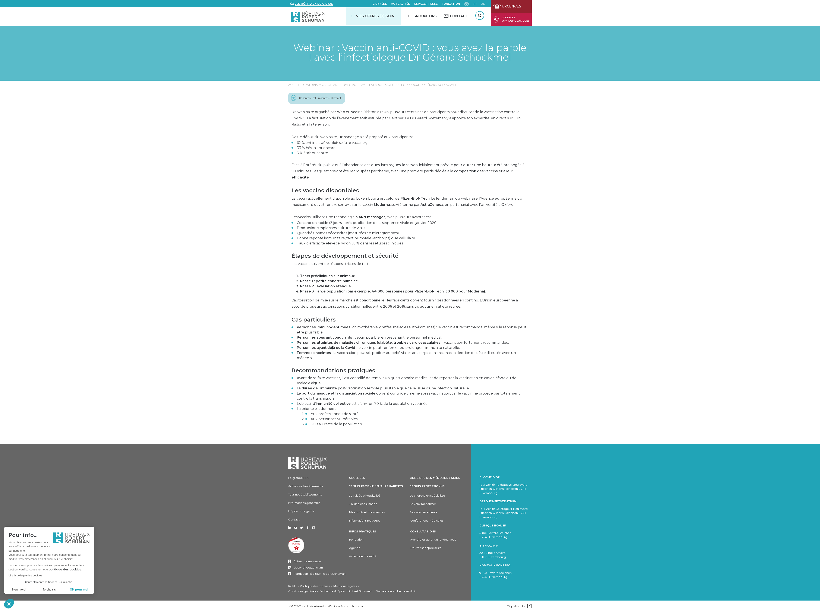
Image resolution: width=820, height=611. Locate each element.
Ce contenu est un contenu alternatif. (320, 97)
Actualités (400, 3)
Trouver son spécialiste (426, 548)
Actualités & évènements (305, 486)
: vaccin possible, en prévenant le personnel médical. (369, 337)
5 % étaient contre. (313, 153)
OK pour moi (79, 589)
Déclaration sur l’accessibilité (396, 591)
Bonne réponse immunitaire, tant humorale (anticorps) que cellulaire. (356, 238)
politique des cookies (65, 569)
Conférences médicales (426, 520)
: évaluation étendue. (326, 286)
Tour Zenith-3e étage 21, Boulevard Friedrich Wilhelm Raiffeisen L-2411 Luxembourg (503, 513)
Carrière (379, 3)
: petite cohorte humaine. (329, 281)
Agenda (354, 548)
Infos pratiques (362, 531)
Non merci (19, 589)
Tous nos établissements (305, 494)
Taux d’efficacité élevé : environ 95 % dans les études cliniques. (350, 243)
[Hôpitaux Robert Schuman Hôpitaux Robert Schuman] (308, 16)
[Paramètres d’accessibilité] (466, 3)
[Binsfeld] (529, 606)
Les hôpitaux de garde (314, 3)
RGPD (292, 586)
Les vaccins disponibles (325, 190)
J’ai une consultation (363, 504)
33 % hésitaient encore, (316, 148)
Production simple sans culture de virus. (331, 228)
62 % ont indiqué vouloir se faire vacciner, (332, 143)
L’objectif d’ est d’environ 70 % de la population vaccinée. (362, 404)
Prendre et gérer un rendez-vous (433, 539)
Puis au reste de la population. (337, 424)
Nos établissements (423, 512)
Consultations (423, 531)
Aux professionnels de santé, (335, 414)
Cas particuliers (313, 319)
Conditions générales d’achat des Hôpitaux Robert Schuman (330, 591)
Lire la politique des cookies (25, 575)
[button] (9, 604)
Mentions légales (345, 586)
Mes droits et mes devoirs (367, 512)
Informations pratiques (364, 520)
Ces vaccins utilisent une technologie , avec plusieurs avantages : (361, 217)
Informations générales (304, 502)
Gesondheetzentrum (308, 567)
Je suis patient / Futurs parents (376, 486)
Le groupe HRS (298, 477)
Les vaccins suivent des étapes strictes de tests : (331, 264)
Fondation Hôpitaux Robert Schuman (320, 573)
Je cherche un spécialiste (427, 495)
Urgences (357, 477)
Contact (294, 519)
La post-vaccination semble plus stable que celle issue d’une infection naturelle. (383, 388)
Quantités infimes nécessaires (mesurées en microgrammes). (348, 233)
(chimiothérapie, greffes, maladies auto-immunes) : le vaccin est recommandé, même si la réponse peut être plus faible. (411, 329)
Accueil (294, 84)
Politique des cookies (315, 586)
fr (474, 3)
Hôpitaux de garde (301, 511)
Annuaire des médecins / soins (435, 477)
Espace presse (426, 3)
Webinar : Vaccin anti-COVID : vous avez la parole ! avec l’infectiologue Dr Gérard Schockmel (410, 52)
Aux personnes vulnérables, (334, 419)
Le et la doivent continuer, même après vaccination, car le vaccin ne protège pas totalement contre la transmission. (408, 396)
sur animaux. (328, 276)
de (483, 3)
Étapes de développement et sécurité (344, 255)
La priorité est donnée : (330, 416)
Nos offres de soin (375, 16)
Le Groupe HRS (422, 16)
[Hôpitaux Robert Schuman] (307, 463)
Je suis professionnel (428, 486)
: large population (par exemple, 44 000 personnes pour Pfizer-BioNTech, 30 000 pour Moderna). (393, 291)
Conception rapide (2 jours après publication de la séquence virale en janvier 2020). (367, 223)
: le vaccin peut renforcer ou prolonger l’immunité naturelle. (378, 348)
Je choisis (49, 589)
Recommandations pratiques (333, 370)
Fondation (451, 3)
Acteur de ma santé (307, 561)
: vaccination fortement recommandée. (403, 343)
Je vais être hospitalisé (364, 495)
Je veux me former (423, 504)
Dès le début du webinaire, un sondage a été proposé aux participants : (352, 137)
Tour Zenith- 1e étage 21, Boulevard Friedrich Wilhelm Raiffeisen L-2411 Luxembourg (503, 489)
